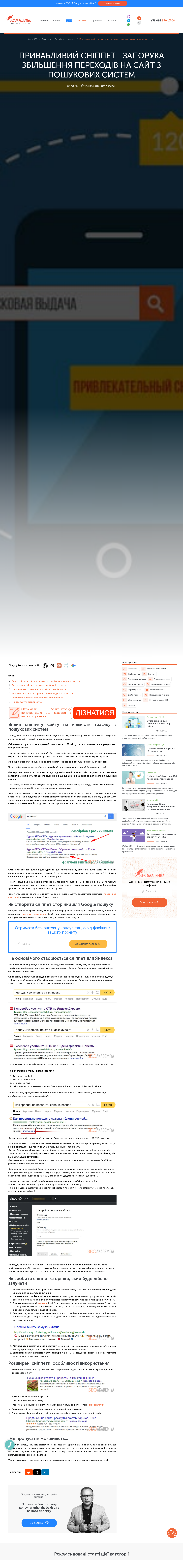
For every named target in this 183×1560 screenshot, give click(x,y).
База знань (82, 21)
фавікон (42, 1303)
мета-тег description (34, 914)
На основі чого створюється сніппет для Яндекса (39, 689)
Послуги (56, 21)
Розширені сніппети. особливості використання (37, 697)
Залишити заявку (112, 3)
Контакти (112, 21)
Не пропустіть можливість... (27, 702)
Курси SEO (43, 21)
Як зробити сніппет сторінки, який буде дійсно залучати (42, 693)
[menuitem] (43, 21)
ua (139, 18)
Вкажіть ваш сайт (149, 902)
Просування (97, 21)
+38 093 (163, 20)
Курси (69, 21)
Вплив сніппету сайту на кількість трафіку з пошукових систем (46, 681)
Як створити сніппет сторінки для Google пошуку (39, 685)
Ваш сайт (28, 943)
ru (139, 22)
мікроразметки (96, 1405)
